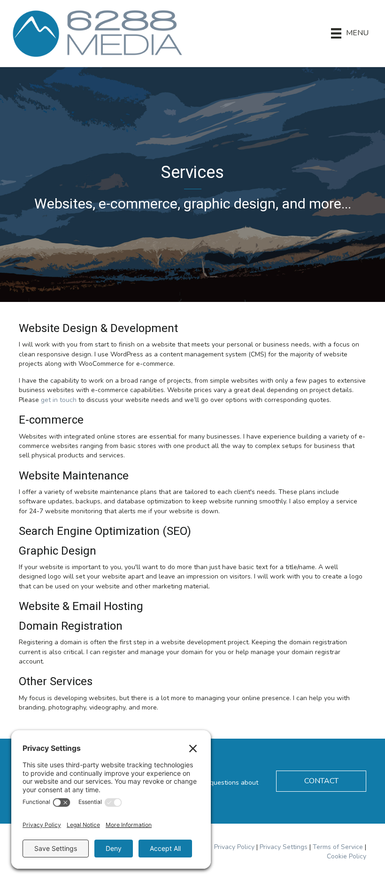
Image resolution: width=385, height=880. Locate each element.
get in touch (59, 399)
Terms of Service (338, 846)
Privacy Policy (234, 846)
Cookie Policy (346, 856)
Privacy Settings (284, 846)
